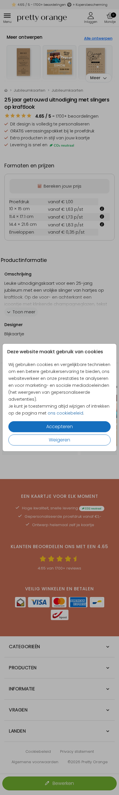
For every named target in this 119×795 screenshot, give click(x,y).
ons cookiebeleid (65, 413)
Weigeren (59, 440)
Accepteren (59, 426)
